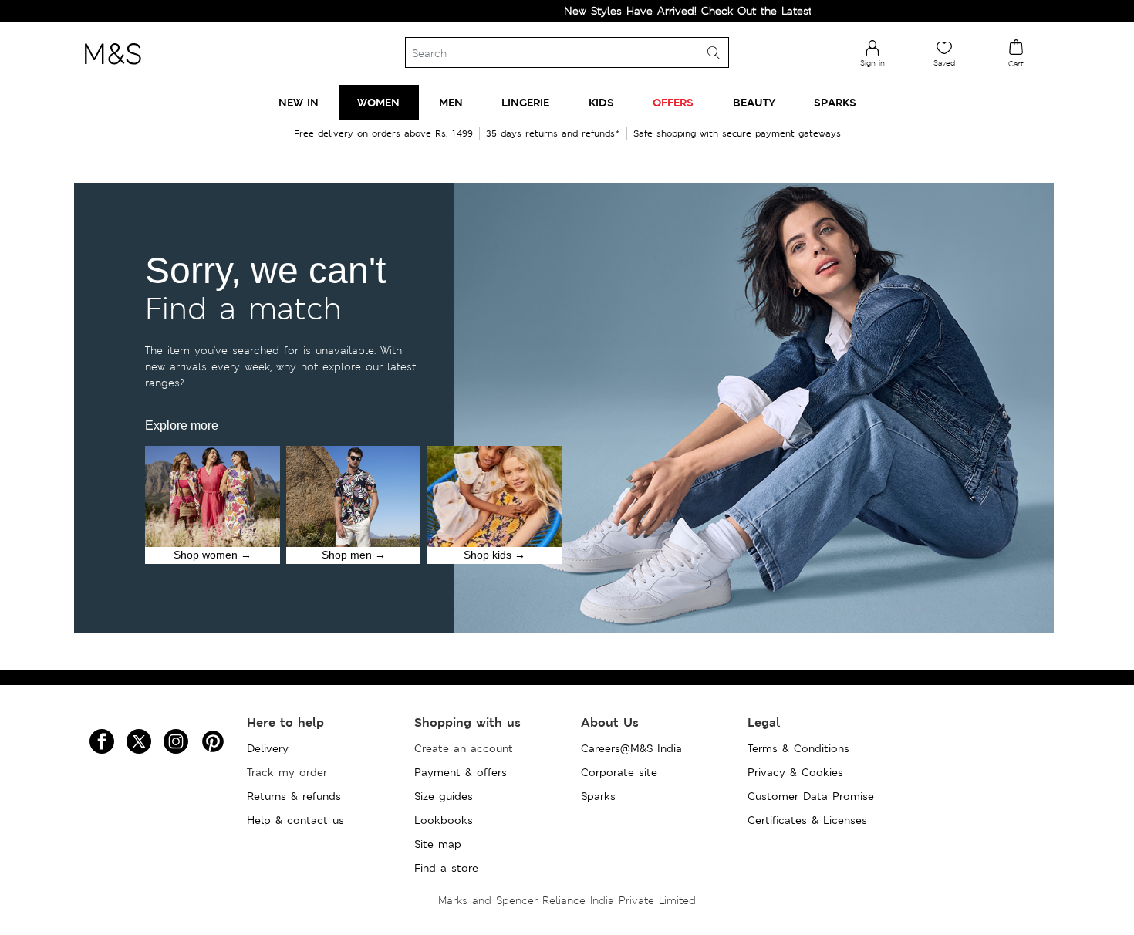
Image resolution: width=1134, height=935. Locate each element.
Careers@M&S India (631, 748)
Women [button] (378, 102)
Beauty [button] (754, 102)
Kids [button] (601, 102)
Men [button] (451, 102)
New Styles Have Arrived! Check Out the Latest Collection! (690, 11)
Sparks (598, 796)
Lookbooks (443, 820)
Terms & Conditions (798, 748)
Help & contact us (295, 820)
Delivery (268, 748)
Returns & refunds (294, 796)
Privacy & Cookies (795, 772)
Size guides (443, 796)
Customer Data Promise (811, 796)
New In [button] (298, 102)
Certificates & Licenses (807, 820)
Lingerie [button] (525, 102)
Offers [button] (673, 102)
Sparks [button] (835, 102)
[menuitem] (298, 102)
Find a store (446, 868)
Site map (437, 844)
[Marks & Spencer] (112, 69)
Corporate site (619, 772)
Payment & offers (460, 772)
